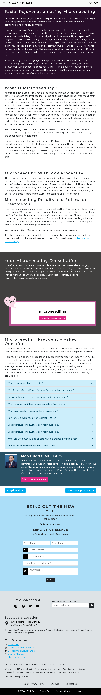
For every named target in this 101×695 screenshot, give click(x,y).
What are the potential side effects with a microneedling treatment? (43, 439)
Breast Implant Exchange (21, 651)
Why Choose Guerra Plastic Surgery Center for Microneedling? (40, 390)
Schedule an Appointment (53, 318)
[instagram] (16, 606)
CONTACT (93, 3)
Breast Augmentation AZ (21, 647)
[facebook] (23, 606)
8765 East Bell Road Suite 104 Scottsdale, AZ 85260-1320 (26, 623)
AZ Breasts (13, 644)
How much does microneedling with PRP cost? (32, 445)
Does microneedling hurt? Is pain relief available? (33, 425)
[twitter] (30, 606)
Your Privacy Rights (34, 684)
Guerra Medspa (16, 654)
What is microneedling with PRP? (25, 383)
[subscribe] (91, 605)
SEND (50, 580)
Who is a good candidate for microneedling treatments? (36, 404)
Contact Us (71, 684)
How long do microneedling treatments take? (31, 418)
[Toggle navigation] (4, 3)
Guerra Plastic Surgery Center (47, 691)
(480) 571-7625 (22, 3)
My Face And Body (17, 657)
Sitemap (55, 684)
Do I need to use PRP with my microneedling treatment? (37, 397)
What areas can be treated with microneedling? (32, 411)
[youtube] (37, 606)
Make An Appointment (80, 490)
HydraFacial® (16, 490)
